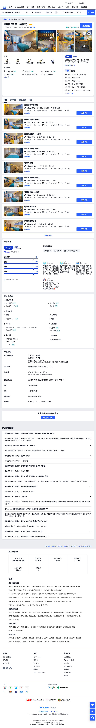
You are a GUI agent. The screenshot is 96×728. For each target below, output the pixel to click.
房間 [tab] (5, 100)
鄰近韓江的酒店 (26, 612)
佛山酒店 (31, 641)
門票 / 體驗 (41, 7)
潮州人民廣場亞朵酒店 (15, 590)
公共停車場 (9, 303)
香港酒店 (18, 638)
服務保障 (5, 660)
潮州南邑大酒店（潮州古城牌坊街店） (72, 597)
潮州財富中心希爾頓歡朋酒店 (71, 586)
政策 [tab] (30, 100)
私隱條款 (36, 669)
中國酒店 (59, 546)
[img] (21, 41)
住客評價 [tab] (13, 100)
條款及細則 (36, 666)
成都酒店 (46, 641)
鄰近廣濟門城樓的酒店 (57, 612)
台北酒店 (45, 638)
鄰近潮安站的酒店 (14, 620)
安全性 (66, 675)
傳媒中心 (36, 660)
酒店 (53, 546)
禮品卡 (60, 7)
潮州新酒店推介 (25, 627)
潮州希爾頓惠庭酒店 (14, 597)
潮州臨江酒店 (49, 601)
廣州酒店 (38, 638)
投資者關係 (67, 657)
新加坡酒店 (60, 641)
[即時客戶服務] (92, 718)
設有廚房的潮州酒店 (69, 627)
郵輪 (67, 7)
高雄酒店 (67, 641)
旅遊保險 (75, 7)
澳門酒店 (72, 638)
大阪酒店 (65, 638)
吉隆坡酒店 (39, 641)
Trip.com (47, 546)
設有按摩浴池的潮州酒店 (54, 627)
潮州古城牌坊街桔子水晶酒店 (62, 601)
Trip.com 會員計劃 (69, 660)
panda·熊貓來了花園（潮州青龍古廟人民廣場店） (23, 594)
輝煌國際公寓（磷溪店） (16, 24)
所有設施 (6, 77)
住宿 (4, 7)
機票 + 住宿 (51, 7)
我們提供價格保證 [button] (73, 27)
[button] (76, 3)
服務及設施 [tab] (22, 100)
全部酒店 (66, 669)
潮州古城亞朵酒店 (38, 601)
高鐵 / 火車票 (19, 7)
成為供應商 (67, 672)
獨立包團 (84, 7)
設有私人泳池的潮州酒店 (16, 630)
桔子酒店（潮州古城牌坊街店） (18, 605)
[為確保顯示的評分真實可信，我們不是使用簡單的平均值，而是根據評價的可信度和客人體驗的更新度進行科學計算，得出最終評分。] (18, 252)
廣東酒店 (66, 546)
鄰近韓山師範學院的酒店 (74, 616)
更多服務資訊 (7, 663)
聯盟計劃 (66, 663)
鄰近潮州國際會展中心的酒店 (41, 612)
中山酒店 (24, 641)
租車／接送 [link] (30, 7)
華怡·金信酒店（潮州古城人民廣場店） (20, 601)
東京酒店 (31, 638)
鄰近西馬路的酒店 (14, 616)
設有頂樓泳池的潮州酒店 (38, 627)
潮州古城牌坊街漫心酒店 (54, 586)
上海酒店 (51, 638)
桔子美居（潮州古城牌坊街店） (53, 590)
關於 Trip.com (37, 657)
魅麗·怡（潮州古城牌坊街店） (67, 594)
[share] (92, 711)
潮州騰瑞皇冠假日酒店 (38, 586)
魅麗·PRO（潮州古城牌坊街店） (48, 594)
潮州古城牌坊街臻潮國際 (52, 597)
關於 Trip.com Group (39, 672)
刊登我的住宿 (68, 666)
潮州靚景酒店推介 (14, 627)
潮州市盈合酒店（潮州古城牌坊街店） (20, 586)
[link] (69, 3)
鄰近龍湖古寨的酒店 (60, 616)
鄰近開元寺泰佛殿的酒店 (45, 616)
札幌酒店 (53, 641)
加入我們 (36, 663)
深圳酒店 (11, 638)
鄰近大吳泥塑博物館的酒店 (28, 616)
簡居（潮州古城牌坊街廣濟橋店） (33, 590)
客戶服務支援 (7, 657)
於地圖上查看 (69, 93)
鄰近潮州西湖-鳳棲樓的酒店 (74, 612)
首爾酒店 (78, 638)
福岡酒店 (11, 641)
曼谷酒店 (58, 638)
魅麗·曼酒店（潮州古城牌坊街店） (38, 605)
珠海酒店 (24, 638)
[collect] (92, 705)
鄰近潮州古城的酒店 (14, 612)
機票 (10, 7)
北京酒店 (18, 641)
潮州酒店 (73, 546)
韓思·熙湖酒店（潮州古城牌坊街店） (32, 597)
